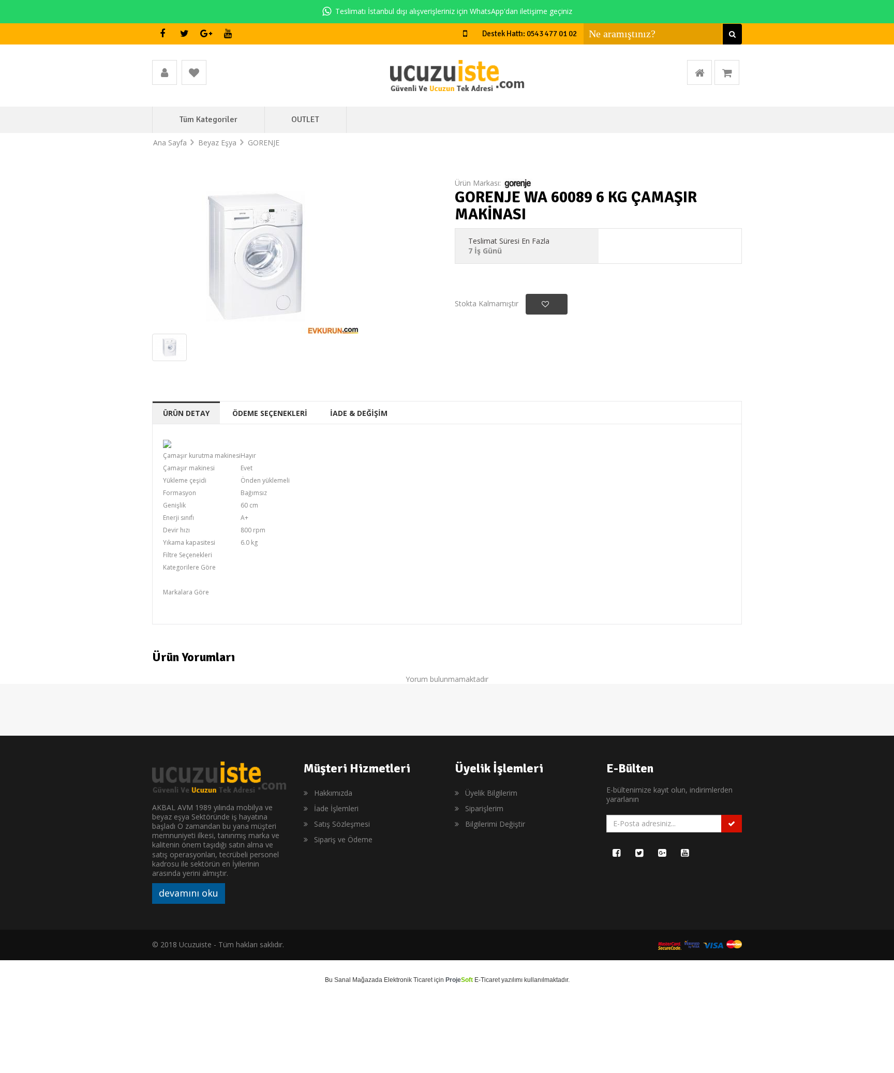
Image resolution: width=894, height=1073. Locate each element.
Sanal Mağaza (354, 979)
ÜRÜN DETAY (186, 413)
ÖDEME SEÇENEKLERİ (269, 413)
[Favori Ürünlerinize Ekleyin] (547, 304)
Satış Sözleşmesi (342, 824)
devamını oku (188, 893)
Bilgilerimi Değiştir (495, 824)
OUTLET (305, 119)
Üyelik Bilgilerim (491, 793)
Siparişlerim (484, 808)
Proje (459, 979)
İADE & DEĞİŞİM (359, 413)
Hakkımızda (333, 793)
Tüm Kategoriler (208, 119)
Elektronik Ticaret (408, 979)
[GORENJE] (517, 183)
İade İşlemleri (336, 808)
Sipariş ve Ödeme (343, 839)
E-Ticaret (487, 979)
